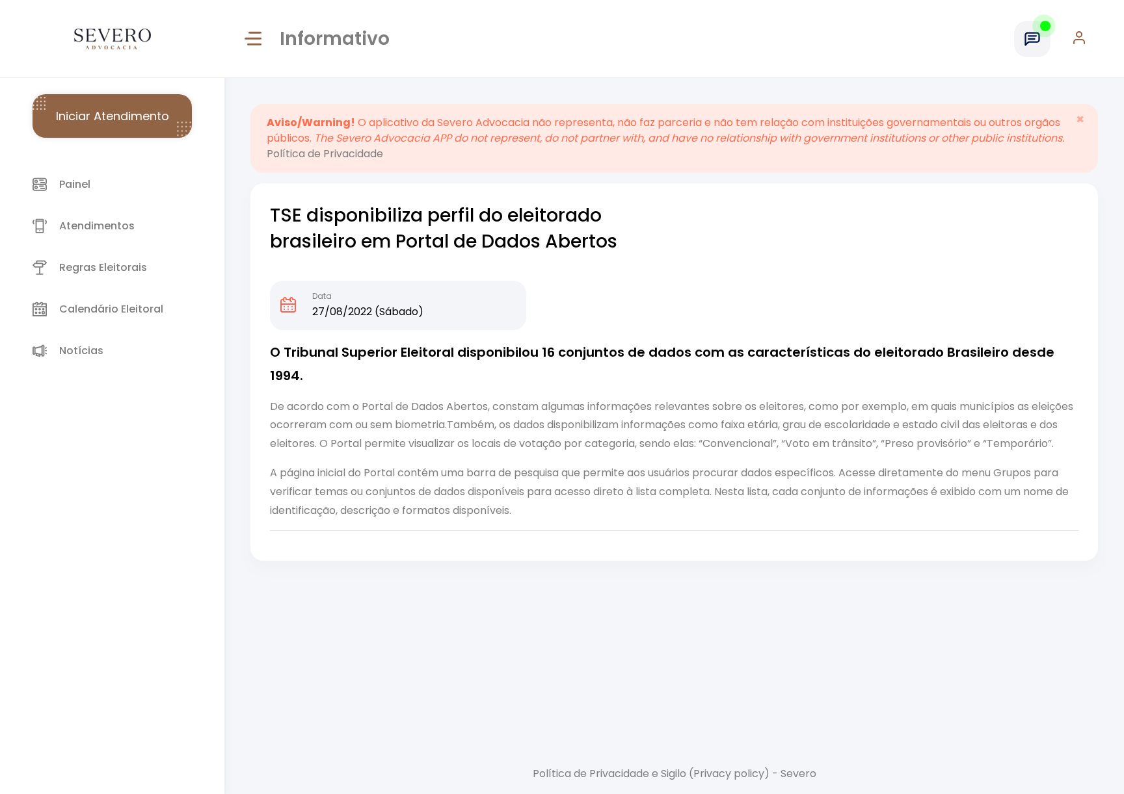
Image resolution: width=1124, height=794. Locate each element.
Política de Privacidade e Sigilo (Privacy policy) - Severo (674, 773)
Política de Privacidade (325, 153)
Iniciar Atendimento (112, 116)
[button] (1085, 39)
